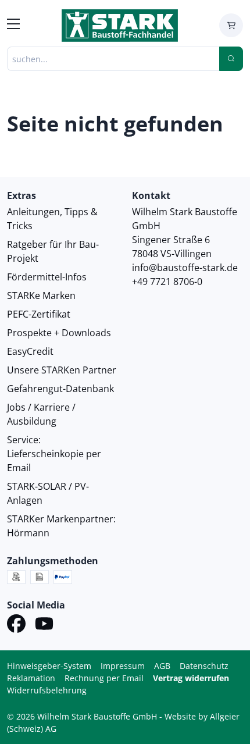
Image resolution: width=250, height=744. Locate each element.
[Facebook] (16, 625)
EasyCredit (30, 351)
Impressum (123, 665)
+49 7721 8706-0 (167, 281)
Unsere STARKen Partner (61, 370)
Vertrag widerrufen (191, 678)
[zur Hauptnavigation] (13, 26)
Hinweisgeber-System (49, 665)
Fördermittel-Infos (47, 276)
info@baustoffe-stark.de (185, 267)
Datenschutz (204, 665)
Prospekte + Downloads (59, 332)
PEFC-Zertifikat (38, 314)
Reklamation (31, 678)
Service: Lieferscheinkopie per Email (54, 453)
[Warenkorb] (231, 25)
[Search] (231, 59)
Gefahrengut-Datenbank (60, 388)
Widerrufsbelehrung (47, 690)
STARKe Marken (41, 295)
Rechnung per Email (104, 678)
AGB (162, 665)
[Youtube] (44, 625)
